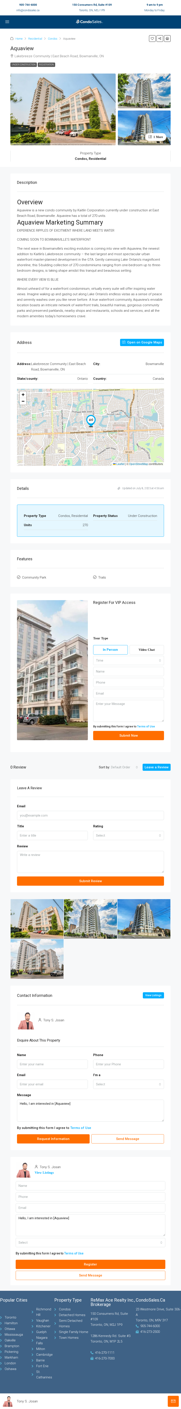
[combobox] (128, 660)
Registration (46, 64)
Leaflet (120, 464)
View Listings (153, 995)
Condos (52, 38)
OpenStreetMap (138, 464)
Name (21, 1055)
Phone (98, 1055)
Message (24, 1095)
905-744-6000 (28, 4)
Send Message (127, 1139)
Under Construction (24, 64)
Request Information (53, 1139)
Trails (102, 577)
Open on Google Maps (144, 342)
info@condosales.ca (28, 10)
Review (22, 846)
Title (20, 826)
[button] (152, 38)
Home (19, 38)
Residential (35, 38)
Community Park (34, 577)
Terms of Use (146, 726)
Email (21, 806)
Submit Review (90, 881)
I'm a (96, 1075)
